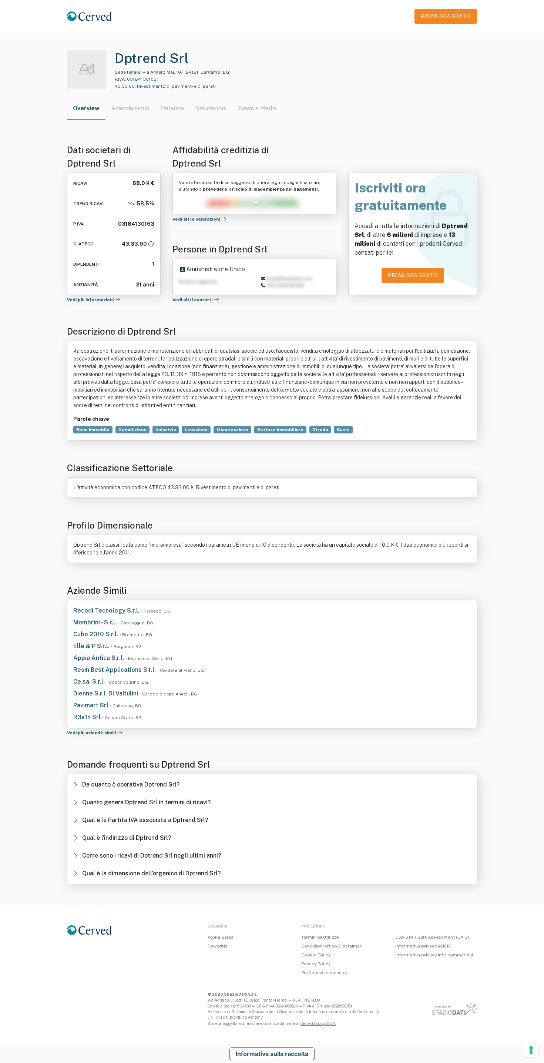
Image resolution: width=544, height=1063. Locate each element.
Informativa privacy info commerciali (434, 955)
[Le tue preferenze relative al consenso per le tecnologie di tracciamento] (531, 1050)
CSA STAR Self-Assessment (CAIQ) (432, 937)
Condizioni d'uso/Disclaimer (331, 946)
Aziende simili (130, 108)
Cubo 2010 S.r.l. (96, 634)
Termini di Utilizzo (320, 937)
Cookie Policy (315, 955)
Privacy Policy (315, 963)
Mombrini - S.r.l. (95, 622)
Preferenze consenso (324, 972)
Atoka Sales (221, 937)
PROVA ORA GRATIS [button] (446, 16)
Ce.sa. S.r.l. (89, 681)
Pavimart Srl (91, 705)
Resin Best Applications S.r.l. (115, 669)
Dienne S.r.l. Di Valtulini (106, 693)
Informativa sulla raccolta (272, 1053)
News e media (257, 108)
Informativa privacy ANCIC (423, 946)
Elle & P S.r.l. (92, 646)
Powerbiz (217, 946)
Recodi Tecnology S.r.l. (107, 610)
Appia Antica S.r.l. (99, 657)
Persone (172, 108)
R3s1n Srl (87, 717)
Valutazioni (211, 108)
